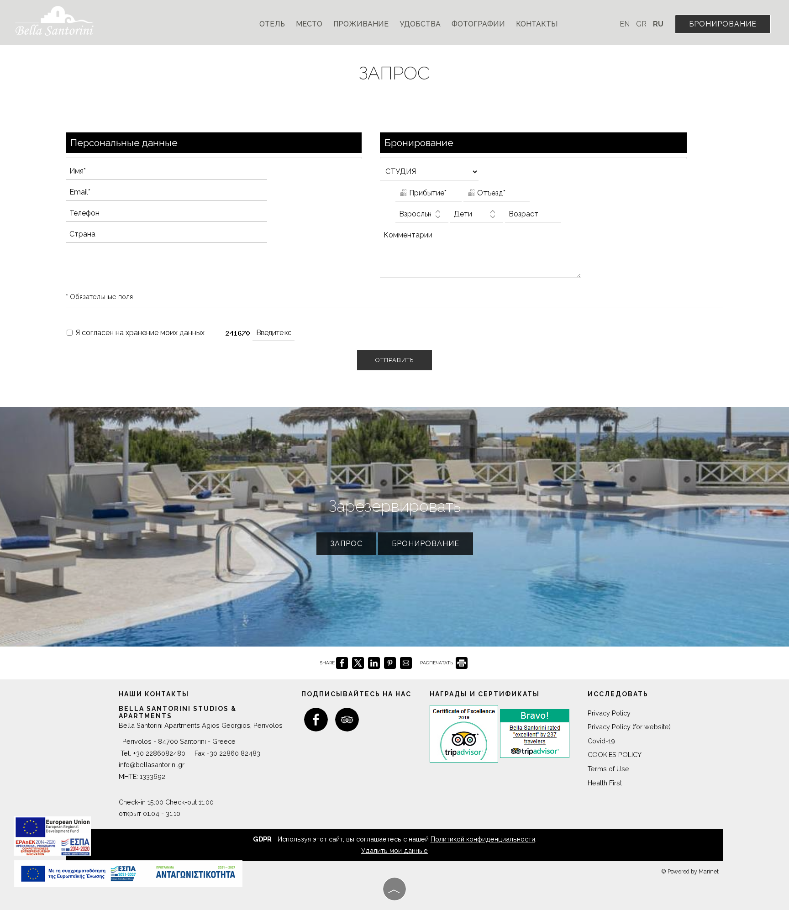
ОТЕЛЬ (272, 24)
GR (642, 24)
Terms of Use (608, 769)
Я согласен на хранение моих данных (139, 332)
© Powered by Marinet (690, 871)
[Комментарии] (490, 256)
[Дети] (476, 216)
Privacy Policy (609, 713)
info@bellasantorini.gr (151, 764)
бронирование (723, 24)
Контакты (537, 24)
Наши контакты (154, 694)
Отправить (394, 360)
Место (309, 24)
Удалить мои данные (394, 850)
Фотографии (478, 24)
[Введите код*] (283, 335)
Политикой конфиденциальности (483, 839)
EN (625, 24)
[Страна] (176, 236)
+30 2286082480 (159, 753)
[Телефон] (176, 215)
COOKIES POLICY (615, 754)
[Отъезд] (496, 195)
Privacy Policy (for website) (629, 727)
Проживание (361, 24)
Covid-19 (601, 741)
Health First (605, 783)
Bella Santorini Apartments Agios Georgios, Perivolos (201, 725)
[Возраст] (533, 216)
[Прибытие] (428, 195)
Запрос (346, 543)
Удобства (420, 24)
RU (658, 24)
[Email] (176, 194)
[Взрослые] (421, 216)
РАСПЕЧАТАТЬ (437, 662)
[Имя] (176, 173)
